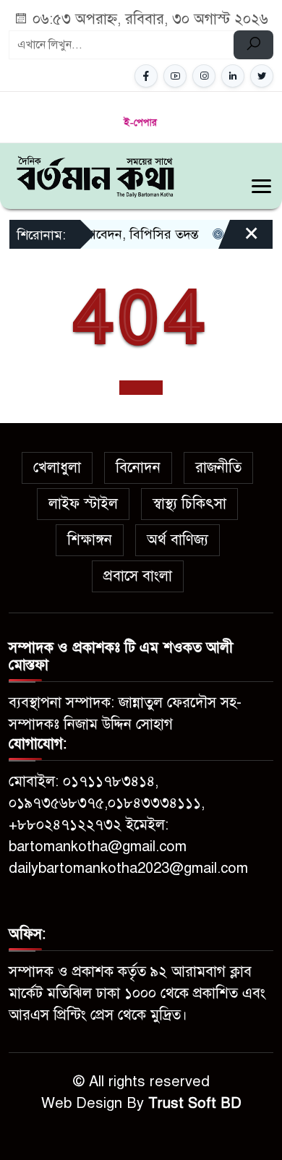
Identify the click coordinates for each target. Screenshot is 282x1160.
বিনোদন (138, 468)
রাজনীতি (218, 468)
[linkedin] (232, 76)
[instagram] (203, 76)
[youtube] (175, 76)
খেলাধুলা (57, 468)
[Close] (238, 239)
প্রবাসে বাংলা (137, 576)
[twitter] (261, 76)
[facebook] (146, 76)
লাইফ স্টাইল (83, 504)
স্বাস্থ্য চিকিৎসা (189, 504)
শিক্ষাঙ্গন (89, 540)
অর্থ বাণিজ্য (177, 540)
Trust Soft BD (195, 1103)
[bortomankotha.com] (95, 175)
